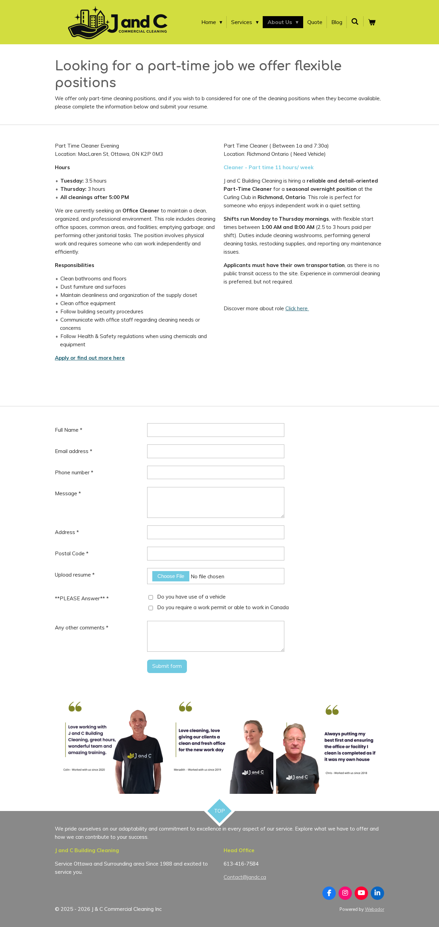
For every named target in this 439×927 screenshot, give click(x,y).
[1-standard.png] (109, 740)
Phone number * (74, 472)
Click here (297, 308)
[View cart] (372, 22)
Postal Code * (71, 553)
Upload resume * (75, 574)
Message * (68, 493)
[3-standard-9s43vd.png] (219, 740)
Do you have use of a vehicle (191, 596)
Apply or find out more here (90, 358)
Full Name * (68, 430)
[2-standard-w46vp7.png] (330, 740)
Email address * (73, 451)
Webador (374, 909)
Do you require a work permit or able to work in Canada (223, 607)
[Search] (355, 21)
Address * (67, 532)
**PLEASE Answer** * (82, 598)
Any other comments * (81, 627)
